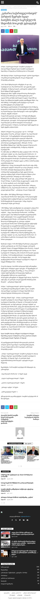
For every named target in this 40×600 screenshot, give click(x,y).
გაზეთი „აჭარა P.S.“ (16, 593)
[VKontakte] (24, 520)
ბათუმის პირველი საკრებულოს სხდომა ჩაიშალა (32, 417)
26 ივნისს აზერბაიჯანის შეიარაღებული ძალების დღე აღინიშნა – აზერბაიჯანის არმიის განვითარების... (23, 543)
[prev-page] (19, 466)
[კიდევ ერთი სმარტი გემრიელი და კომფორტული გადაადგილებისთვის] (5, 535)
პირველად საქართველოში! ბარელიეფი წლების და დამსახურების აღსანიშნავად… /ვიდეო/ (25, 552)
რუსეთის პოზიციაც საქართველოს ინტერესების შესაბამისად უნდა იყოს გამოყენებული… (33, 458)
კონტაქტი (19, 595)
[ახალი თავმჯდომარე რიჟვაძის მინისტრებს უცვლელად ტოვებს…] (20, 450)
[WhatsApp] (15, 31)
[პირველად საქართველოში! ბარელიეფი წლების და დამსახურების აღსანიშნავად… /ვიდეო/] (5, 553)
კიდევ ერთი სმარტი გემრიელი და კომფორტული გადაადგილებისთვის (23, 533)
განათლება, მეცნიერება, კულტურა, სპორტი (14, 572)
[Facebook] (3, 31)
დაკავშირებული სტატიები (15, 443)
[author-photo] (20, 431)
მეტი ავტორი (28, 443)
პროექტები (12, 595)
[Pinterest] (11, 31)
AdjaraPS (20, 438)
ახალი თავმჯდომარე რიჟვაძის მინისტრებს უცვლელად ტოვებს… (19, 457)
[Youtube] (27, 520)
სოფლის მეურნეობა (7, 584)
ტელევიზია (7, 593)
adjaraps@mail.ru (25, 516)
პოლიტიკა (9, 6)
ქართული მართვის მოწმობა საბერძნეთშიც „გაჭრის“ (17, 497)
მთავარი (3, 6)
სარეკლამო (27, 595)
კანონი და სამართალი (8, 578)
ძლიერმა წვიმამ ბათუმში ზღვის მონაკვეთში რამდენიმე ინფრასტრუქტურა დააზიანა (9, 419)
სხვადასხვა (4, 570)
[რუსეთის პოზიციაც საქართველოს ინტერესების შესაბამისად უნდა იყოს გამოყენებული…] (33, 450)
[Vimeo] (20, 520)
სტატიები (4, 581)
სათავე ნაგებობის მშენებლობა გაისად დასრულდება (17, 483)
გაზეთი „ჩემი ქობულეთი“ (29, 593)
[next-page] (21, 466)
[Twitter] (7, 31)
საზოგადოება (5, 567)
